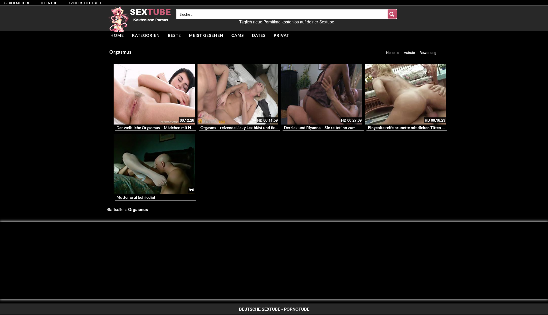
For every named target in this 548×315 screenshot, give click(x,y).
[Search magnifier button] (392, 14)
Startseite (115, 209)
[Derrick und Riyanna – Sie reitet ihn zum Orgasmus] (321, 94)
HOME (117, 35)
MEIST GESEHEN (206, 35)
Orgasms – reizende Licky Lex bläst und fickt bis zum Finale (252, 127)
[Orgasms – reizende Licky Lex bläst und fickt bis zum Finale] (238, 94)
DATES (259, 35)
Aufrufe (409, 52)
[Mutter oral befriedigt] (154, 164)
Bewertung (428, 52)
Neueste (392, 52)
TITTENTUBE (49, 2)
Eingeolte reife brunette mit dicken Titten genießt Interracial (421, 127)
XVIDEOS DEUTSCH (84, 2)
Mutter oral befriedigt (135, 197)
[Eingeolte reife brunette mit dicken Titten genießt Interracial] (405, 94)
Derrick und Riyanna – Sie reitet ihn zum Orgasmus (329, 127)
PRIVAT (281, 35)
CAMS (237, 35)
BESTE (174, 35)
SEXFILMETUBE (17, 2)
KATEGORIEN (146, 35)
